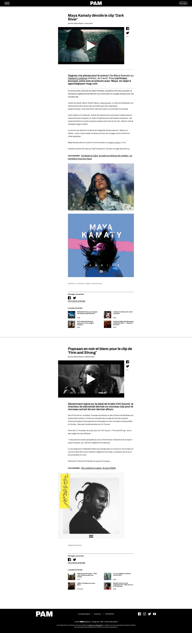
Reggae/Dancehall (74, 545)
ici (129, 149)
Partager (183, 3)
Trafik (101, 622)
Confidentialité (84, 614)
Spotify (99, 461)
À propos (97, 614)
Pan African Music (76, 23)
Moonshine (114, 622)
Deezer (107, 461)
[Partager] (127, 28)
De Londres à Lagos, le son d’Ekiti (98, 468)
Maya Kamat (105, 103)
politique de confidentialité (95, 625)
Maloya (88, 283)
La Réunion (80, 283)
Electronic (71, 283)
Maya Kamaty (97, 283)
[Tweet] (127, 32)
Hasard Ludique (77, 78)
